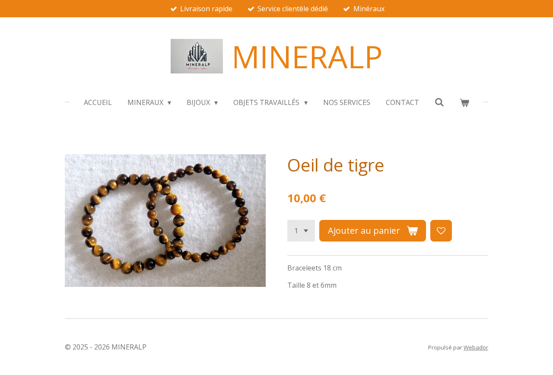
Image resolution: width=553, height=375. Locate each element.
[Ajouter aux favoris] (441, 231)
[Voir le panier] (464, 102)
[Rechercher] (439, 102)
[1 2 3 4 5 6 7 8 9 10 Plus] (301, 231)
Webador (476, 347)
